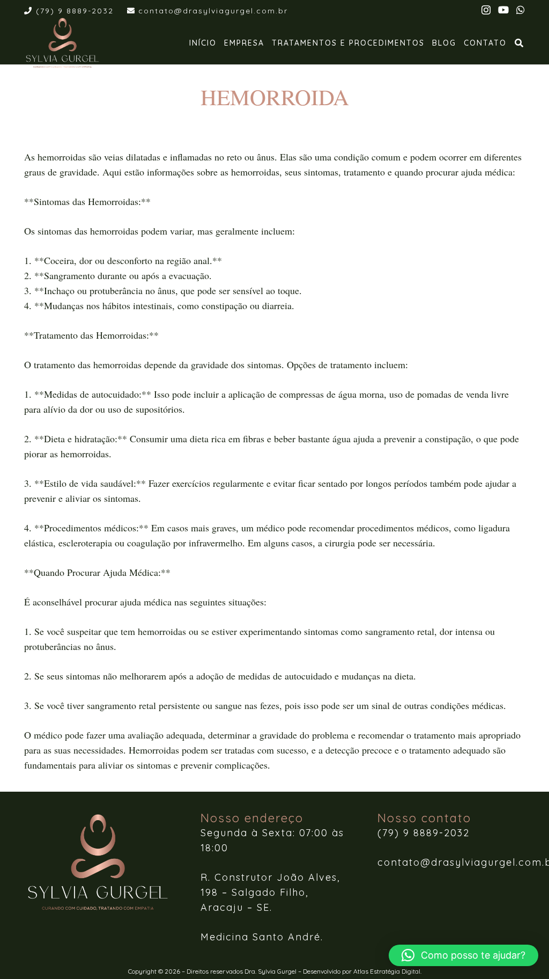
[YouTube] (503, 9)
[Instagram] (486, 10)
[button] (519, 43)
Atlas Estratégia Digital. (387, 971)
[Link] (62, 43)
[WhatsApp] (520, 9)
